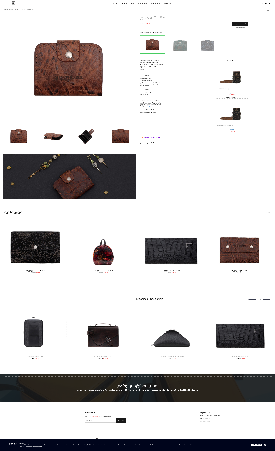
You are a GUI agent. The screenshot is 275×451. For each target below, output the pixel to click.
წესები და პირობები (206, 415)
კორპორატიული (205, 422)
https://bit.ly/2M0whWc (149, 106)
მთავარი (6, 9)
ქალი (11, 9)
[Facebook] (151, 143)
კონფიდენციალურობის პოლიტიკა (34, 446)
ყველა (268, 212)
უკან (268, 10)
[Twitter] (154, 143)
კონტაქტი (217, 415)
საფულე (17, 9)
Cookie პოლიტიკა (205, 419)
